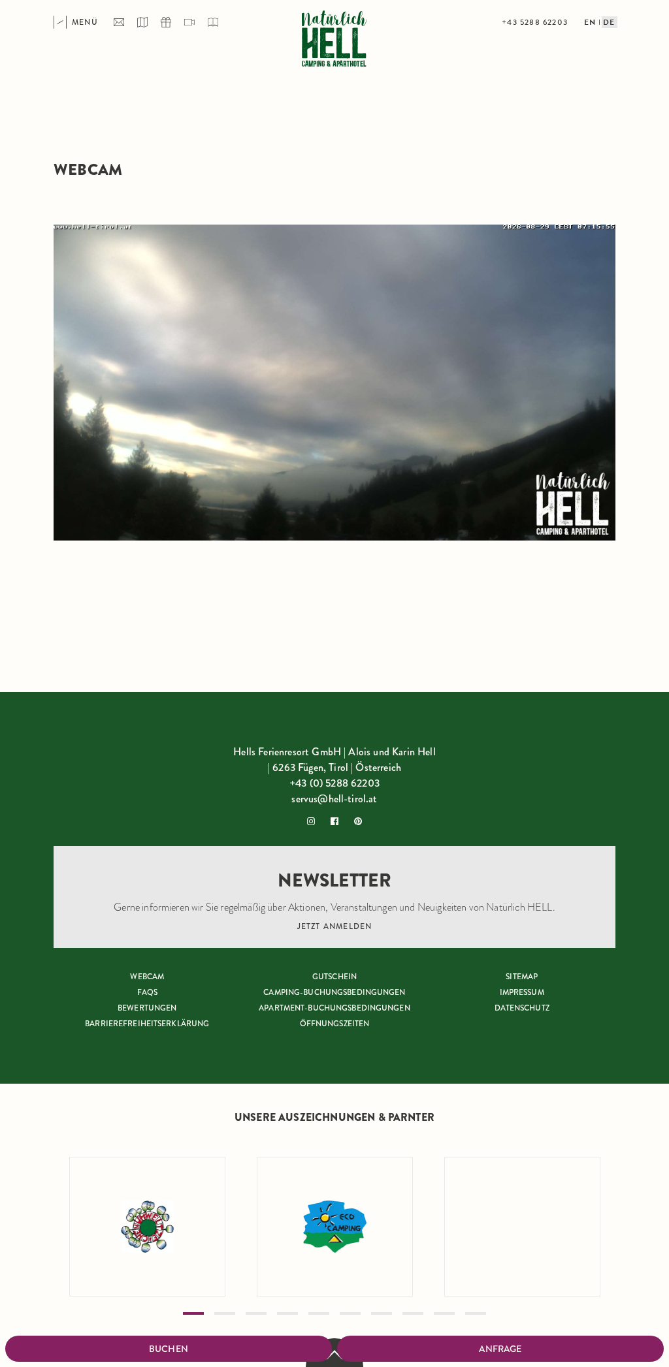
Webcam (147, 976)
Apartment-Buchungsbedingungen (334, 1008)
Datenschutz (522, 1008)
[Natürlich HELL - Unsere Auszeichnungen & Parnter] (147, 1227)
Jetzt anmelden (334, 926)
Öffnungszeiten (335, 1023)
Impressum (522, 992)
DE (609, 22)
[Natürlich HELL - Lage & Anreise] (142, 22)
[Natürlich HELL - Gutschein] (166, 22)
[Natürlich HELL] (334, 40)
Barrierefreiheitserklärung (147, 1023)
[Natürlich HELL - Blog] (213, 22)
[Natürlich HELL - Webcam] (189, 22)
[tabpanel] (147, 1226)
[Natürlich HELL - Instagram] (311, 821)
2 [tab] (224, 1313)
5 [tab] (318, 1313)
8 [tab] (412, 1313)
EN (590, 22)
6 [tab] (350, 1313)
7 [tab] (381, 1313)
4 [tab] (287, 1313)
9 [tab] (444, 1313)
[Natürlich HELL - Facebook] (334, 821)
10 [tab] (475, 1313)
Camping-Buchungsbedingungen (334, 992)
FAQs (147, 992)
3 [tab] (256, 1313)
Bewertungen (147, 1008)
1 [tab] (193, 1313)
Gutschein (334, 976)
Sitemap (522, 976)
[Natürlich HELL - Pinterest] (358, 821)
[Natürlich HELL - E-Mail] (119, 22)
